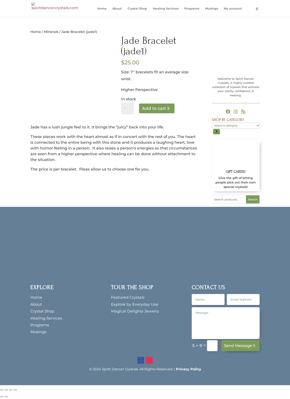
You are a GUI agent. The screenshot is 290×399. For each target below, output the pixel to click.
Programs (191, 8)
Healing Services (166, 8)
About (117, 8)
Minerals (51, 32)
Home (102, 8)
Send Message (238, 345)
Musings (211, 8)
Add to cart (154, 108)
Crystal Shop (137, 8)
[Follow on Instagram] (149, 360)
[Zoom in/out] (1, 389)
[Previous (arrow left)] (1, 396)
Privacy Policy (188, 369)
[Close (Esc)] (15, 389)
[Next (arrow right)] (6, 396)
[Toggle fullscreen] (6, 389)
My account (233, 8)
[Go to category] (216, 131)
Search (253, 199)
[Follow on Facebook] (140, 360)
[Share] (10, 389)
